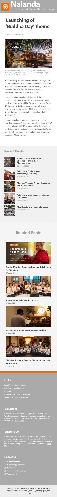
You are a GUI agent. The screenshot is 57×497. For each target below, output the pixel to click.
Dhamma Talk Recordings (16, 471)
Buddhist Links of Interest (14, 388)
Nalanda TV (10, 468)
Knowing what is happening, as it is (22, 300)
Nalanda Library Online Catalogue (17, 394)
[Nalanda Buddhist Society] (28, 4)
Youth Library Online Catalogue (16, 397)
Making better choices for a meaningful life (26, 330)
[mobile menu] (53, 4)
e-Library (7, 391)
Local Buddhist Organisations (15, 385)
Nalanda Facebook (13, 462)
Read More (19, 421)
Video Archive (11, 474)
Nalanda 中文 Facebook (15, 465)
